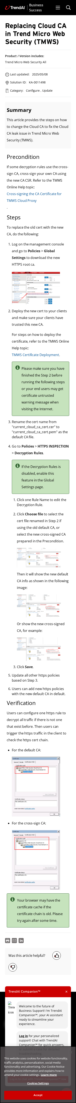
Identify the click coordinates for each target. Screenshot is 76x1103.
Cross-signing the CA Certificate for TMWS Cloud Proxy (34, 197)
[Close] (71, 1052)
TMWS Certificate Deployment (35, 354)
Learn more (49, 1075)
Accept (38, 1095)
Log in (23, 1036)
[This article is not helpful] (12, 967)
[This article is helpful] (56, 955)
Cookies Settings (38, 1083)
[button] (58, 7)
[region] (38, 1074)
